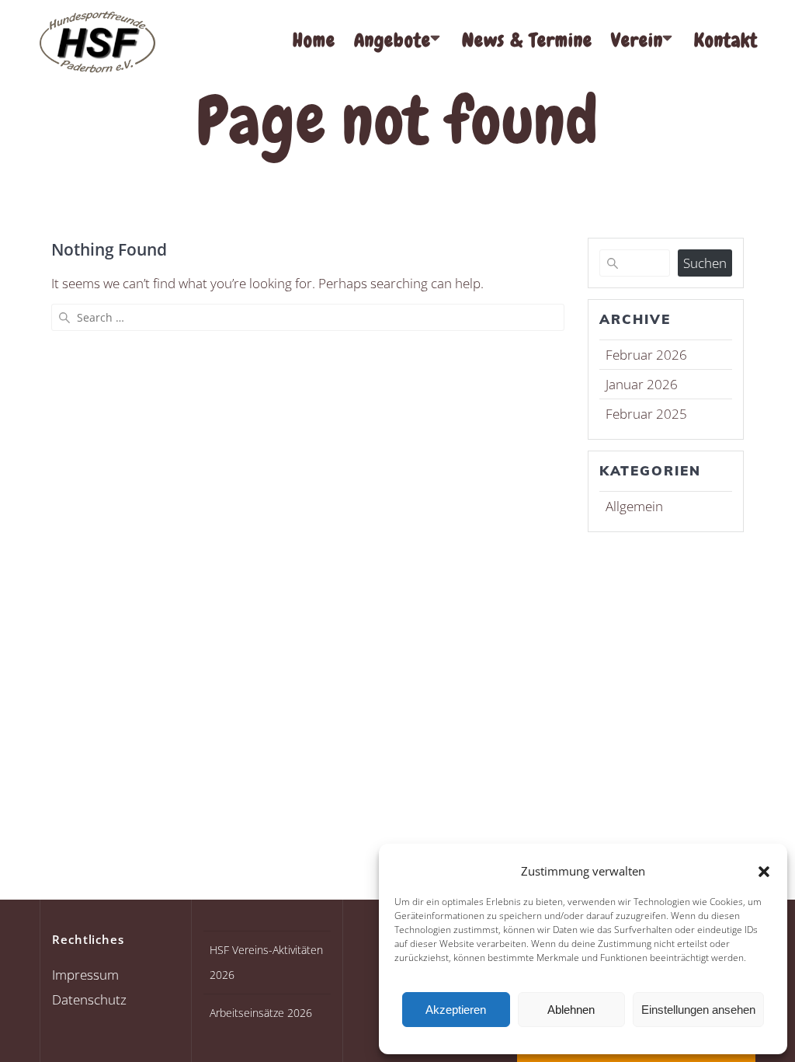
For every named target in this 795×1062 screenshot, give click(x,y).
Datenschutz (89, 999)
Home (314, 40)
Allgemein (634, 506)
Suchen (705, 263)
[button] (764, 871)
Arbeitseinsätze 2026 (261, 1012)
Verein (637, 40)
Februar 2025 (646, 414)
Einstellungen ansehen (698, 1009)
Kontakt (726, 40)
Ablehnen (571, 1009)
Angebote (392, 40)
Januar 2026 (642, 384)
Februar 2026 (646, 355)
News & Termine (527, 40)
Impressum (85, 975)
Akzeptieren (455, 1009)
